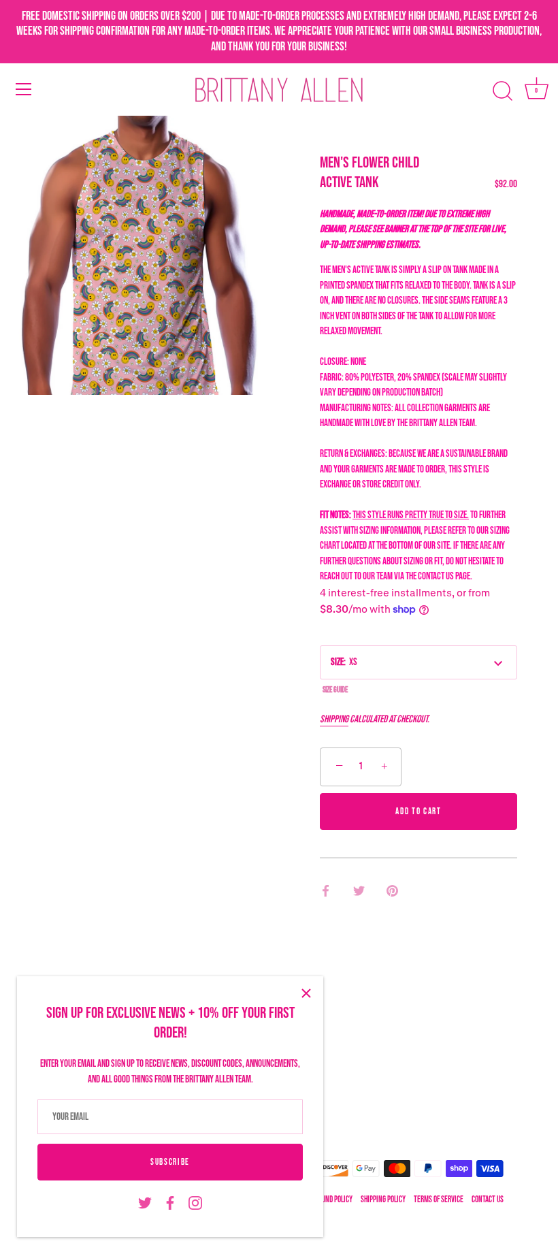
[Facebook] (170, 1203)
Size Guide (335, 690)
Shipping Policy (383, 1200)
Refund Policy (332, 1200)
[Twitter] (145, 1203)
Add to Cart (418, 811)
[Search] (502, 91)
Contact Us (488, 1200)
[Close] (306, 993)
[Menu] (24, 89)
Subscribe (170, 1162)
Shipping (334, 719)
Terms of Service (438, 1200)
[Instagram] (195, 1203)
